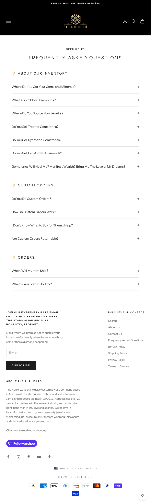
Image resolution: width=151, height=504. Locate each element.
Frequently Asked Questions (125, 340)
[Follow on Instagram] (18, 457)
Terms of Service (118, 366)
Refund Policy (116, 347)
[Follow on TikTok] (49, 457)
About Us (114, 327)
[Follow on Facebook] (8, 457)
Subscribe (21, 365)
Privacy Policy (116, 360)
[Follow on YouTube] (39, 457)
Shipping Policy (117, 353)
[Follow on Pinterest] (29, 457)
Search (112, 321)
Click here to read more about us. (26, 430)
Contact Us (115, 334)
